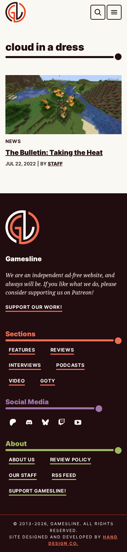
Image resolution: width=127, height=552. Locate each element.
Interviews (25, 365)
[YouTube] (77, 422)
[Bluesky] (45, 422)
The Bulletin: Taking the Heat (54, 152)
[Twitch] (61, 422)
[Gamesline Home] (15, 12)
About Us (22, 459)
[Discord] (29, 422)
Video (17, 381)
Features (22, 350)
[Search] (97, 12)
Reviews (62, 350)
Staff (55, 163)
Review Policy (70, 459)
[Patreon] (12, 422)
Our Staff (23, 475)
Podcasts (70, 365)
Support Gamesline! (37, 491)
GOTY (47, 381)
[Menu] (114, 12)
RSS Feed (64, 475)
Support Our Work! (33, 307)
